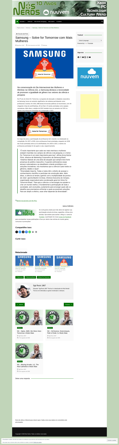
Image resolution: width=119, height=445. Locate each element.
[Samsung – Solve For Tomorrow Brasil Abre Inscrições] (44, 261)
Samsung (20, 277)
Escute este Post (23, 34)
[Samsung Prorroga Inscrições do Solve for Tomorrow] (24, 261)
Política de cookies (37, 442)
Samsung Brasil (31, 277)
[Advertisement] (89, 106)
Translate (90, 43)
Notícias (30, 21)
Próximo (67, 304)
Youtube (41, 217)
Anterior (21, 304)
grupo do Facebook (65, 217)
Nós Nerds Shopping (40, 21)
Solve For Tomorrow (44, 277)
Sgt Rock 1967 (20, 45)
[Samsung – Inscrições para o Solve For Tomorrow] (64, 261)
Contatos (59, 21)
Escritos (22, 21)
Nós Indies (51, 21)
